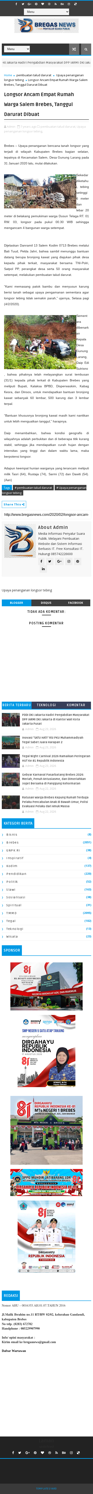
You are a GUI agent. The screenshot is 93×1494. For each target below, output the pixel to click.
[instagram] (69, 4)
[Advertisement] (46, 1393)
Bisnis (11, 835)
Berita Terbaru (16, 705)
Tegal (11, 921)
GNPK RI (13, 850)
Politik (12, 882)
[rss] (55, 4)
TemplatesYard (46, 1488)
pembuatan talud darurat (33, 75)
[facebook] (16, 4)
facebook (75, 603)
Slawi (11, 890)
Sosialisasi (16, 897)
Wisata (12, 936)
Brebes (12, 842)
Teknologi (46, 705)
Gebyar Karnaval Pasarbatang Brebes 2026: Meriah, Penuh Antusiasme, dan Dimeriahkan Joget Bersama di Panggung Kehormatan (54, 779)
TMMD (11, 913)
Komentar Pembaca (76, 706)
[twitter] (23, 4)
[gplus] (29, 4)
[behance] (62, 4)
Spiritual (14, 905)
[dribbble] (49, 4)
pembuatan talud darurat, (58, 126)
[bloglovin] (42, 4)
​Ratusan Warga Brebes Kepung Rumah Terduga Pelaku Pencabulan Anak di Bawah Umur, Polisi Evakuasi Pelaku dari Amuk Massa (55, 802)
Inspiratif (14, 858)
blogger (16, 603)
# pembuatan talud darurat (33, 488)
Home (8, 75)
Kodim (12, 866)
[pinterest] (36, 4)
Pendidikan (16, 874)
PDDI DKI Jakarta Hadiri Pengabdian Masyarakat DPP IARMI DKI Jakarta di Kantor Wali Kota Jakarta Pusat (55, 719)
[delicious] (75, 4)
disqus (46, 603)
